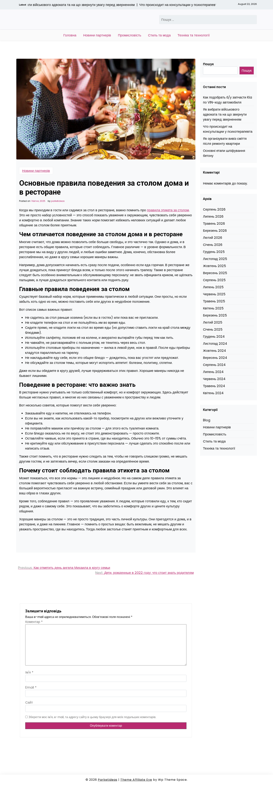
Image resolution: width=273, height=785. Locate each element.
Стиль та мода (159, 35)
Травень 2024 (214, 386)
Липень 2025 (213, 287)
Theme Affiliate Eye (136, 780)
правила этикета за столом (168, 210)
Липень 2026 (213, 216)
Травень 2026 (214, 223)
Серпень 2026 (214, 209)
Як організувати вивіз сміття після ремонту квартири (225, 141)
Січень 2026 (212, 244)
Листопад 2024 (215, 343)
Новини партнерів (97, 35)
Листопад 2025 (215, 258)
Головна (69, 35)
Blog (206, 420)
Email (31, 687)
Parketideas (107, 780)
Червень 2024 (214, 379)
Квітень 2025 (213, 308)
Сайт (29, 702)
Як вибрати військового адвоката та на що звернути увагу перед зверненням (225, 114)
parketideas (58, 201)
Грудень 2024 (214, 336)
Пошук (208, 64)
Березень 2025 (215, 315)
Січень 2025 (212, 329)
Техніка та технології (194, 35)
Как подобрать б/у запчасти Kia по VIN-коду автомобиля (227, 100)
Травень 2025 (214, 301)
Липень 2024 (213, 371)
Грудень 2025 (214, 251)
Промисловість (129, 35)
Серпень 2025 (214, 280)
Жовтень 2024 (214, 350)
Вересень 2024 (215, 357)
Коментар (34, 621)
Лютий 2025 (212, 322)
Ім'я (29, 672)
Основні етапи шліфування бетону (224, 153)
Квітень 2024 (213, 393)
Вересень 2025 (215, 273)
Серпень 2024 (214, 364)
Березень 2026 (215, 230)
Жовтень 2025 (214, 266)
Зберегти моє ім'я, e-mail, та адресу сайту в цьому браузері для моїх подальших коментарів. (92, 717)
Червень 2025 (214, 294)
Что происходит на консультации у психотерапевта (227, 129)
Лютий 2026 (212, 237)
